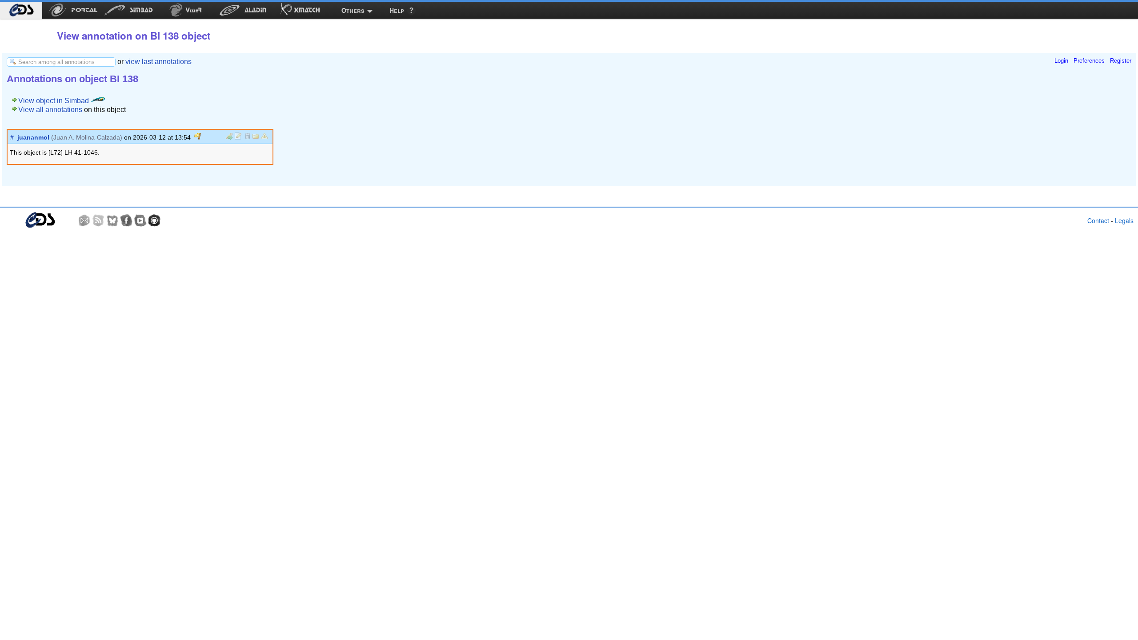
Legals (1124, 220)
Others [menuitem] (353, 10)
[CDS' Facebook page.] (126, 220)
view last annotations (158, 61)
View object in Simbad (54, 100)
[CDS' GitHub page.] (154, 220)
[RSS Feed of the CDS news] (98, 220)
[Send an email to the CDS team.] (84, 220)
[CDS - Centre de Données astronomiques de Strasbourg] (39, 220)
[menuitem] (21, 10)
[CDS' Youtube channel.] (140, 220)
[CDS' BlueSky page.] (112, 220)
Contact (1098, 220)
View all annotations (50, 109)
